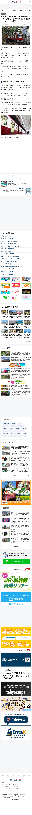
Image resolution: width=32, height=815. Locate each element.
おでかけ (6, 10)
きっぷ (26, 10)
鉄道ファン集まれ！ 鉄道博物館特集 (10, 256)
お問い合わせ (21, 796)
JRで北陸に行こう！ (7, 263)
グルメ (20, 423)
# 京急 (11, 175)
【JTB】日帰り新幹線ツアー (9, 243)
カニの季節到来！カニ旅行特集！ (10, 241)
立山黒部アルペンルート (8, 238)
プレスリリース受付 (6, 797)
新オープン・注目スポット (19, 430)
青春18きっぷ (15, 10)
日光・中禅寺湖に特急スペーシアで (10, 274)
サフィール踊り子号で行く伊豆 (9, 261)
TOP (2, 10)
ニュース (3, 13)
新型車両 (22, 10)
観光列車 (18, 428)
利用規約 (22, 794)
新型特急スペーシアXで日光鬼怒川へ (11, 258)
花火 (10, 10)
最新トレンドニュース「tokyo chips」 (11, 784)
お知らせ (16, 794)
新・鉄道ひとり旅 (7, 430)
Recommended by (24, 341)
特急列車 (14, 423)
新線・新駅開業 (12, 435)
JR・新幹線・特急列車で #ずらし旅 (10, 266)
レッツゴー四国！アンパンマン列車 (10, 246)
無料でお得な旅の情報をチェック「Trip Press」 (13, 788)
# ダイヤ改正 (6, 175)
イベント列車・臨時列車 (15, 433)
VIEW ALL (16, 475)
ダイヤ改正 (6, 433)
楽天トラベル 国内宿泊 (8, 271)
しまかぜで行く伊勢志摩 (8, 253)
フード (20, 435)
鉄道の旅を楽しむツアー (8, 251)
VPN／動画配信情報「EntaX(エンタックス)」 (13, 790)
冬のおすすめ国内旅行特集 (8, 269)
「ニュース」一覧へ (16, 178)
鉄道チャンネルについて (7, 794)
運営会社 (4, 796)
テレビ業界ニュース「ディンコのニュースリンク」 (14, 786)
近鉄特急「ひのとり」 (7, 236)
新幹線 (25, 433)
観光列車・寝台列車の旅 (8, 248)
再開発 (5, 435)
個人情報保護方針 (11, 796)
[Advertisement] (16, 156)
